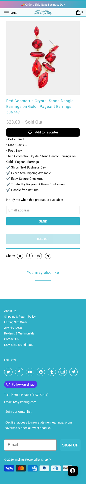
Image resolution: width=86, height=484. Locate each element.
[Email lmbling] (74, 372)
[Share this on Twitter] (19, 256)
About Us (10, 311)
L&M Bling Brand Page (18, 344)
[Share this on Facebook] (29, 256)
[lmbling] (43, 12)
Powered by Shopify (38, 459)
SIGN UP (70, 445)
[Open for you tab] (73, 471)
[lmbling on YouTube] (31, 372)
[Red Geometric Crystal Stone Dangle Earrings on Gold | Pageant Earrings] (43, 58)
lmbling (19, 459)
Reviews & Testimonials (19, 333)
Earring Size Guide (16, 322)
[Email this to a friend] (47, 256)
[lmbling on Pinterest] (42, 372)
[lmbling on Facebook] (20, 372)
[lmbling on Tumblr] (53, 372)
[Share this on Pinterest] (38, 256)
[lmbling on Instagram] (63, 372)
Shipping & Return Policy (20, 316)
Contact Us (11, 339)
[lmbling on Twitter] (9, 372)
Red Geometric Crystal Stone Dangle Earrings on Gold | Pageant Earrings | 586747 (40, 106)
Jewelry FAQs (13, 327)
